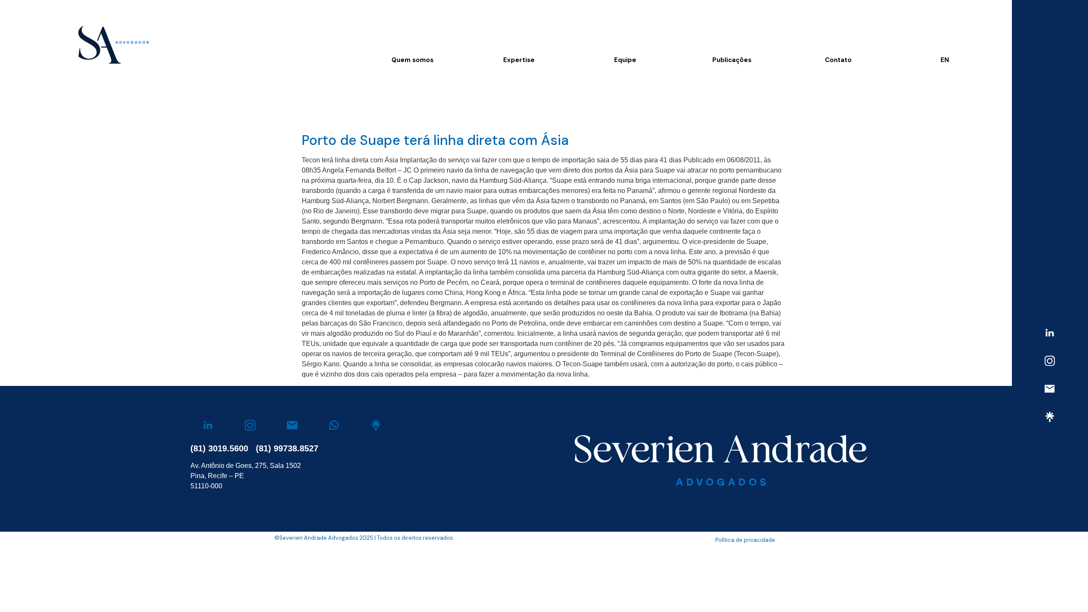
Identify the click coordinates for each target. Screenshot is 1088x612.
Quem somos (412, 60)
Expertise (519, 60)
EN (945, 60)
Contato (838, 60)
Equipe (625, 60)
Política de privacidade (745, 540)
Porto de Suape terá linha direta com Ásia (435, 140)
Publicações (731, 60)
